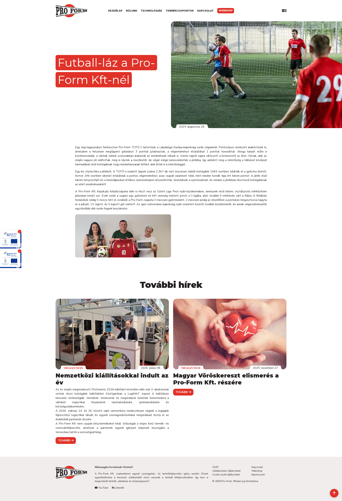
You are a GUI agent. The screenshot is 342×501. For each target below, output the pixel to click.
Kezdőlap (115, 10)
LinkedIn (119, 487)
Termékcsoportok (180, 10)
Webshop (226, 10)
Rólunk (131, 10)
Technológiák (151, 10)
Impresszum (258, 474)
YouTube (103, 487)
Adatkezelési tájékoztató (226, 471)
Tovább (64, 440)
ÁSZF (215, 467)
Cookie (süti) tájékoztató (226, 474)
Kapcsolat (205, 10)
